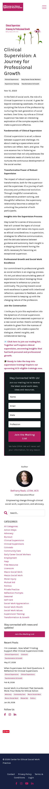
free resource (11, 564)
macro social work (13, 572)
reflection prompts (13, 593)
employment (10, 558)
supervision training (12, 84)
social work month (13, 607)
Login (31, 777)
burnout (8, 537)
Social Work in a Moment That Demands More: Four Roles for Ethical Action (23, 689)
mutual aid (9, 582)
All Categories (11, 526)
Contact (11, 774)
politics (8, 586)
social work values (13, 610)
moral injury (10, 579)
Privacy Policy (24, 774)
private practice (11, 589)
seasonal (8, 596)
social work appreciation (16, 603)
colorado (8, 547)
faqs (6, 561)
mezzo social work (13, 575)
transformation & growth (30, 84)
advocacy (8, 533)
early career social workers (31, 79)
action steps (10, 530)
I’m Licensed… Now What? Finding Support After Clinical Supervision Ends (23, 649)
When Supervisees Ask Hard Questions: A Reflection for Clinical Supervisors (24, 669)
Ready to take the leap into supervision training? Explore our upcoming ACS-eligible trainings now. (23, 365)
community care (12, 551)
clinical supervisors (14, 544)
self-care (8, 600)
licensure (9, 568)
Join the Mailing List (24, 436)
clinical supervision (12, 79)
